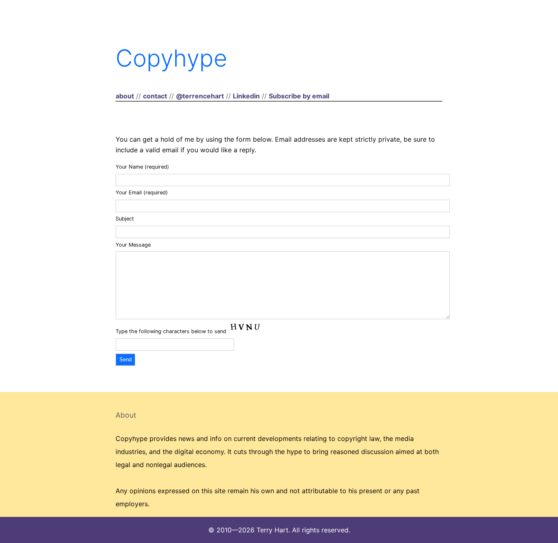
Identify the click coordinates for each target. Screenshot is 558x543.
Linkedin (246, 96)
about (125, 96)
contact (155, 96)
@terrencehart (200, 96)
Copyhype (171, 58)
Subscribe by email (299, 96)
